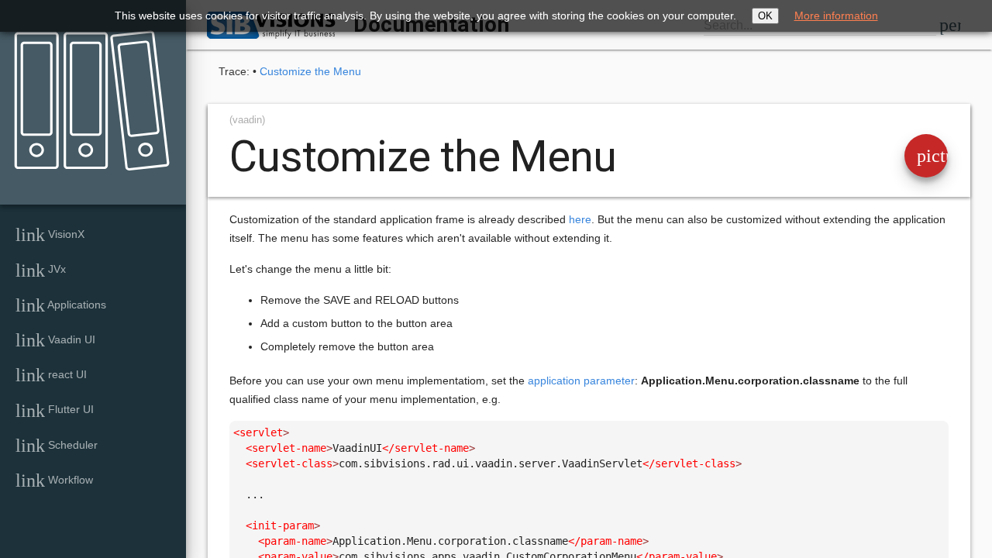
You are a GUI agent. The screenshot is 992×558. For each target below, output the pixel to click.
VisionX (50, 235)
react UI (51, 375)
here (580, 219)
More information (836, 15)
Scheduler (57, 446)
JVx (41, 270)
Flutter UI (55, 411)
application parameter (581, 380)
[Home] (87, 90)
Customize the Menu (310, 71)
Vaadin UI (55, 340)
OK (765, 16)
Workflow (54, 480)
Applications (61, 305)
